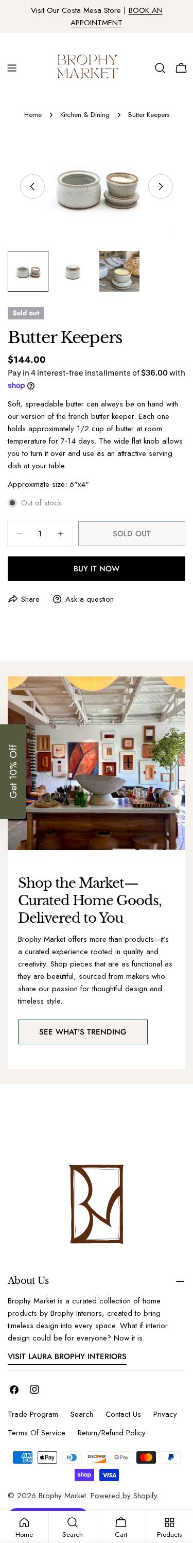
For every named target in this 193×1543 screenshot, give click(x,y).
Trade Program (33, 1414)
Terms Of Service (36, 1432)
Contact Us (123, 1414)
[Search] (160, 68)
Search (82, 1414)
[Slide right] (160, 186)
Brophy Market (62, 1495)
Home (33, 115)
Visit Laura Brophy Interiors (67, 1356)
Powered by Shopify (124, 1495)
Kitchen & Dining (85, 115)
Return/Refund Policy (112, 1432)
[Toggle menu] (12, 68)
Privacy (165, 1414)
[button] (13, 771)
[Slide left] (32, 186)
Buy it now (96, 568)
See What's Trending (83, 1032)
